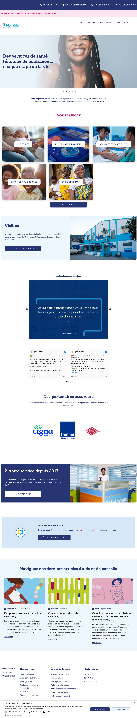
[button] (46, 715)
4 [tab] (71, 340)
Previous (63, 92)
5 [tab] (74, 340)
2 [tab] (70, 91)
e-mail (92, 530)
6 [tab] (77, 340)
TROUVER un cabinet (22, 249)
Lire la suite (8, 636)
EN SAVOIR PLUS (22, 494)
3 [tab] (73, 91)
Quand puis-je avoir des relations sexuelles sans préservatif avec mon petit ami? (111, 616)
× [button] (134, 702)
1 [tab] (67, 91)
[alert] (68, 709)
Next (76, 91)
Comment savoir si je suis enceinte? (63, 615)
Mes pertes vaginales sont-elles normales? (22, 615)
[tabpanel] (68, 61)
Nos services (68, 205)
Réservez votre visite (54, 537)
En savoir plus (40, 708)
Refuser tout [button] (120, 709)
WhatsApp (80, 530)
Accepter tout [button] (100, 709)
